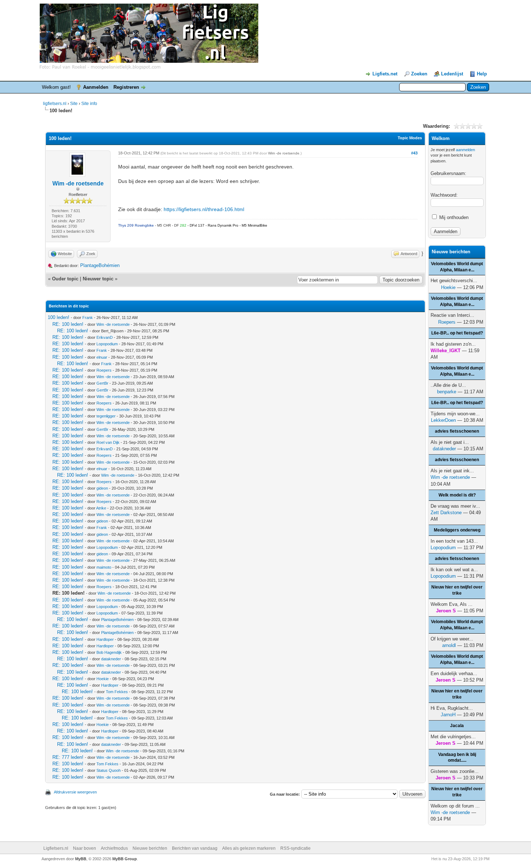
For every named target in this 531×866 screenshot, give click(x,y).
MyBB (80, 859)
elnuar (101, 357)
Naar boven (84, 848)
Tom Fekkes (117, 692)
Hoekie (102, 679)
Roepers (104, 370)
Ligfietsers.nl (55, 848)
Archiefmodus (114, 848)
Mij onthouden (453, 217)
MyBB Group (124, 859)
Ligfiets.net (384, 73)
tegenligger (106, 416)
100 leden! (58, 317)
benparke (446, 391)
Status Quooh (108, 770)
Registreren (126, 87)
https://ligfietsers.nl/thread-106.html (204, 209)
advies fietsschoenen (457, 431)
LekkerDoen (443, 420)
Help (482, 73)
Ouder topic (65, 278)
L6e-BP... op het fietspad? (457, 333)
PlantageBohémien (100, 265)
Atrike (101, 508)
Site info (89, 103)
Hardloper (105, 639)
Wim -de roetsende (78, 183)
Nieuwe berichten (150, 848)
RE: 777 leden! (67, 757)
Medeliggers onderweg (457, 530)
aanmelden (465, 150)
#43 (414, 153)
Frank (87, 317)
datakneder (111, 659)
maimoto (103, 567)
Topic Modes (410, 138)
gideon (102, 488)
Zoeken (419, 73)
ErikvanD (104, 337)
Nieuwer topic (98, 278)
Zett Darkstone (446, 512)
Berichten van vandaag (194, 848)
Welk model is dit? (457, 495)
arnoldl (449, 645)
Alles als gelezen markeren (249, 848)
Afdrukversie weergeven (75, 792)
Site (74, 103)
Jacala (457, 725)
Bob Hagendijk (109, 652)
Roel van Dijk (108, 442)
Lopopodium (107, 344)
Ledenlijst (452, 73)
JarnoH (448, 714)
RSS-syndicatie (295, 848)
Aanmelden (95, 87)
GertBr (102, 383)
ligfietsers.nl (54, 103)
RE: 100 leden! (67, 324)
